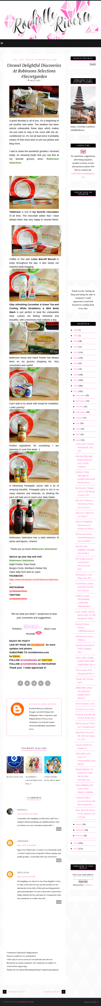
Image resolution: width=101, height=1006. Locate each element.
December (80, 395)
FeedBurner (88, 885)
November (81, 401)
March (79, 824)
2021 (76, 357)
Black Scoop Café (15, 777)
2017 (76, 380)
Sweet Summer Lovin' (85, 703)
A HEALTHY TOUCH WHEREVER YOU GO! (85, 447)
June (78, 428)
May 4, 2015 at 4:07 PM (26, 876)
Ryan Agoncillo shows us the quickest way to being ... (85, 813)
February (80, 830)
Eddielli (22, 809)
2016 (76, 385)
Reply (59, 829)
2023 (76, 346)
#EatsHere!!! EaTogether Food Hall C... (34, 780)
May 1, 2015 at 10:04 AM (26, 845)
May (78, 434)
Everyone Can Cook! (85, 709)
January (80, 835)
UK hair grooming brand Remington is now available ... (85, 537)
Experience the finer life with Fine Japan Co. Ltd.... (85, 736)
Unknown (22, 841)
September (81, 412)
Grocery (30, 60)
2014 (76, 843)
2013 (76, 848)
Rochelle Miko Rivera (43, 704)
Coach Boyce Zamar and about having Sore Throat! (85, 587)
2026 (76, 330)
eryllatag (23, 872)
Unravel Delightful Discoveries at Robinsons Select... (85, 525)
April (78, 440)
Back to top (90, 1002)
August (79, 417)
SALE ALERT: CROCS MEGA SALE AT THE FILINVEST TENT (86, 615)
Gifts (21, 60)
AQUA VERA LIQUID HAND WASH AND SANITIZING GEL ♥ (85, 661)
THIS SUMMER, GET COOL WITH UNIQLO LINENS (84, 789)
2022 (76, 352)
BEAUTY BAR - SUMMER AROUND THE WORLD (85, 550)
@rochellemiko (28, 660)
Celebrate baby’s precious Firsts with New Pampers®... (85, 801)
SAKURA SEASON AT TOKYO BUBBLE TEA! (85, 649)
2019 (76, 369)
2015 (76, 391)
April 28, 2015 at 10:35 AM (27, 814)
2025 (76, 335)
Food (15, 60)
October (80, 406)
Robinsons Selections (46, 60)
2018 (76, 374)
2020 (76, 363)
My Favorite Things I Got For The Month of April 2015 (85, 491)
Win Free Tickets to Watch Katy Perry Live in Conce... (84, 504)
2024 (76, 341)
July (78, 423)
